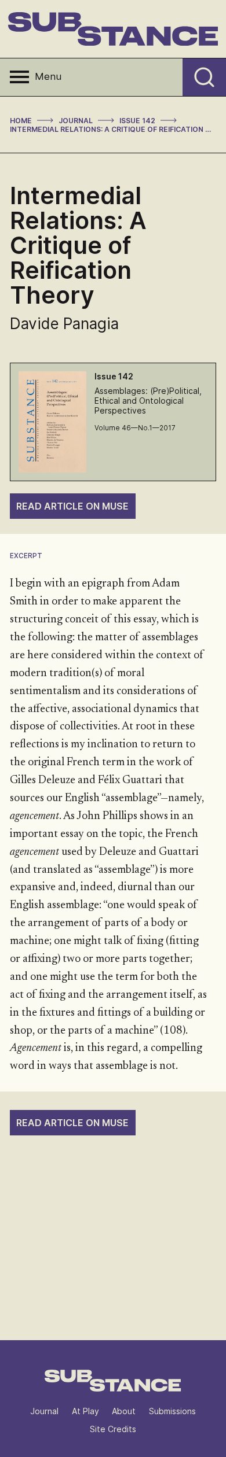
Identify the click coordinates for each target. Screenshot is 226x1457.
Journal (44, 1411)
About (124, 1411)
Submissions (172, 1411)
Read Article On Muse (72, 506)
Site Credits (113, 1429)
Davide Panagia (64, 324)
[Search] (204, 76)
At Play (85, 1411)
